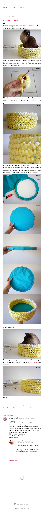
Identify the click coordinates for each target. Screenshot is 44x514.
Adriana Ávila (13, 418)
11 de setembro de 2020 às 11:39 (28, 418)
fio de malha (24, 408)
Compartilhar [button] (7, 405)
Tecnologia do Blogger (23, 504)
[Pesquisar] (39, 3)
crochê (18, 408)
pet (30, 408)
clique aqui (33, 362)
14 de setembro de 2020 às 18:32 (25, 442)
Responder (13, 461)
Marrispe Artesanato (14, 7)
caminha (13, 408)
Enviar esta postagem (19, 405)
